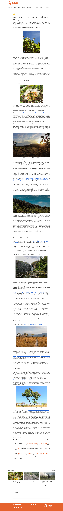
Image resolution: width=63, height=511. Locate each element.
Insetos (36, 7)
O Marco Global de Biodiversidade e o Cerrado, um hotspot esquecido (15, 482)
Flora (19, 7)
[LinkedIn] (21, 507)
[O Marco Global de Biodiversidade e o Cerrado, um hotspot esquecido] (15, 476)
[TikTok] (17, 507)
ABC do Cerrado (46, 7)
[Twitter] (15, 507)
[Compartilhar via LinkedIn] (18, 461)
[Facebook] (19, 507)
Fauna (15, 7)
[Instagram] (12, 507)
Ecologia (23, 7)
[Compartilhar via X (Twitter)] (16, 461)
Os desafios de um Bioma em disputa (31, 482)
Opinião (41, 7)
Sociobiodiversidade (30, 7)
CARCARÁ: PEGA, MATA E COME (47, 482)
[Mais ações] (49, 14)
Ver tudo (53, 470)
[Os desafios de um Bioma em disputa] (31, 476)
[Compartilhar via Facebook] (13, 461)
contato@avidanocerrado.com (33, 507)
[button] (53, 7)
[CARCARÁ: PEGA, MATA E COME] (47, 476)
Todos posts (10, 7)
